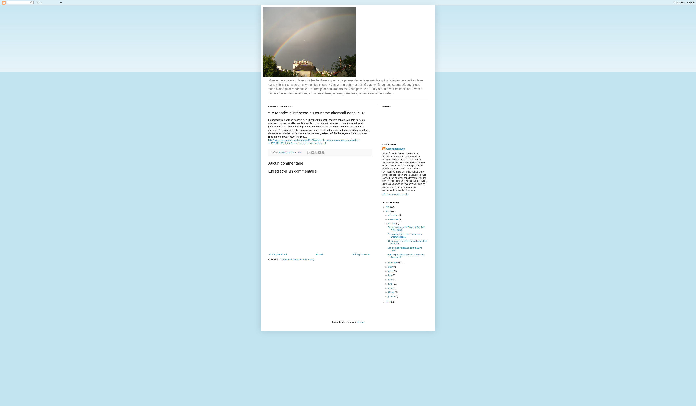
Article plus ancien (362, 254)
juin (390, 275)
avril (390, 284)
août (390, 267)
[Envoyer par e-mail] (309, 152)
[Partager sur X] (316, 152)
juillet (391, 271)
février (391, 292)
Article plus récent (278, 254)
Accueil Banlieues (395, 149)
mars (391, 288)
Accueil (319, 254)
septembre (393, 262)
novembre (393, 219)
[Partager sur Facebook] (319, 152)
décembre (393, 215)
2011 (388, 302)
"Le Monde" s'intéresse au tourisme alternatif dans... (405, 235)
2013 (388, 207)
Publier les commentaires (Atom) (298, 259)
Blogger (361, 322)
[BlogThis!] (312, 152)
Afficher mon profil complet (395, 194)
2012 (388, 211)
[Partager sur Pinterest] (323, 152)
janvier (391, 296)
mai (390, 279)
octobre (392, 223)
